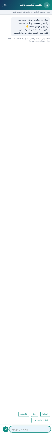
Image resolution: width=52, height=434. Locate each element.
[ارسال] (6, 429)
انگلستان (24, 414)
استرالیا (45, 414)
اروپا (34, 414)
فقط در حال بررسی (41, 420)
